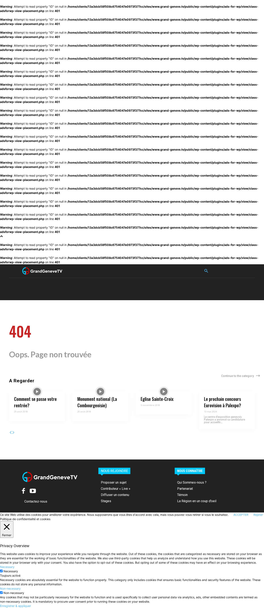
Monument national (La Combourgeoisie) (97, 401)
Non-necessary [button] (10, 588)
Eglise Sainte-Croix (157, 398)
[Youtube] (32, 490)
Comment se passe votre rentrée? (35, 401)
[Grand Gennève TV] (42, 271)
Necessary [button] (7, 567)
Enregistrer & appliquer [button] (15, 606)
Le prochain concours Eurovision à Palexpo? (222, 401)
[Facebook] (23, 490)
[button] (206, 271)
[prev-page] (10, 432)
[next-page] (13, 432)
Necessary (11, 571)
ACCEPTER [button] (240, 514)
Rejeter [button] (258, 514)
